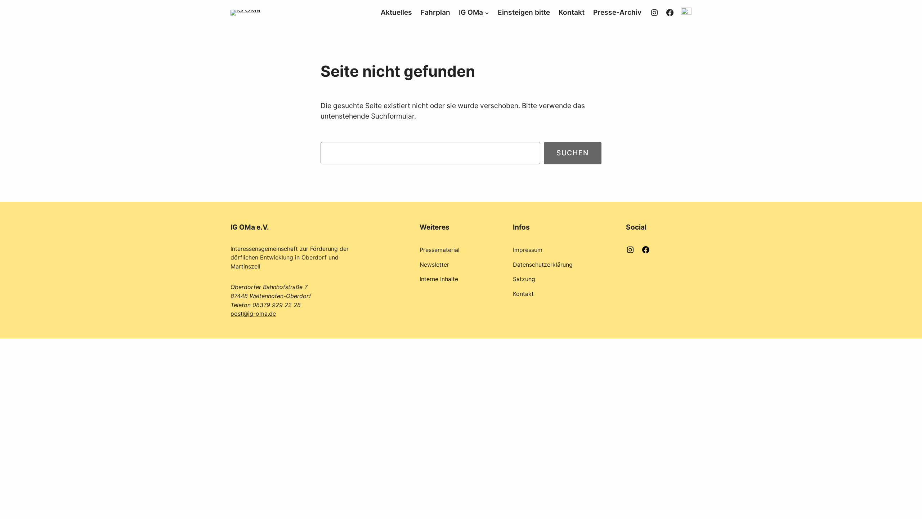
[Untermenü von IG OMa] (487, 12)
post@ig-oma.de (253, 313)
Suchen (572, 152)
